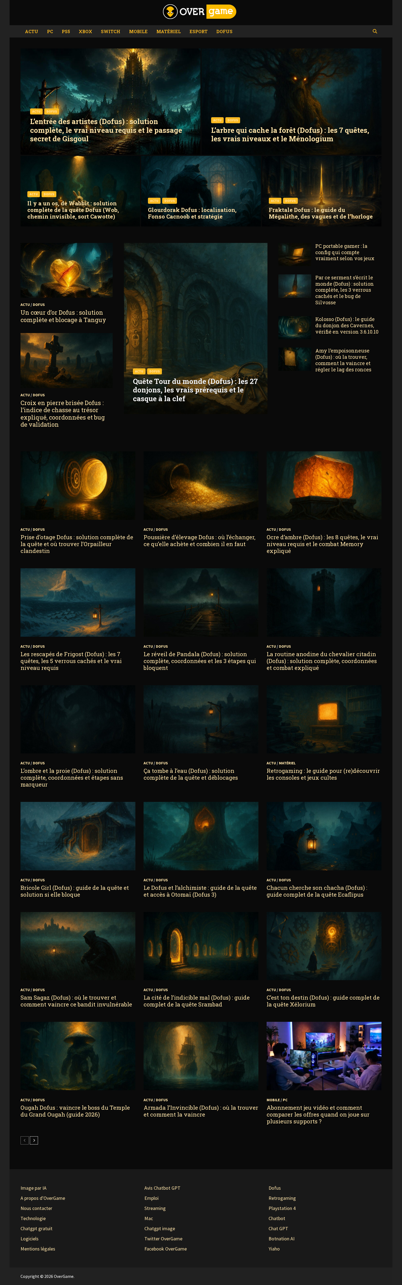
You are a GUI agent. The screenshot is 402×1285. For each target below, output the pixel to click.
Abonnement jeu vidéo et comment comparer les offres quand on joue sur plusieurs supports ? (318, 1114)
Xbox (85, 31)
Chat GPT (278, 1228)
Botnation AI (282, 1238)
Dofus (224, 31)
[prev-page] (25, 1140)
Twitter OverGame (163, 1238)
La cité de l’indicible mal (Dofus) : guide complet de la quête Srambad (197, 1001)
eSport (199, 31)
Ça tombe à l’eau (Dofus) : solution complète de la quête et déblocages (191, 774)
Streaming (155, 1208)
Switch (110, 31)
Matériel (168, 31)
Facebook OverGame (165, 1249)
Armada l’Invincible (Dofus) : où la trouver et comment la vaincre (201, 1111)
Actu (31, 31)
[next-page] (34, 1140)
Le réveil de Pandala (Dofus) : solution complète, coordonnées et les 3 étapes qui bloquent (200, 661)
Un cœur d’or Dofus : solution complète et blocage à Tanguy (63, 315)
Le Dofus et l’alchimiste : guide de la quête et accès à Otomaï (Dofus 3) (200, 891)
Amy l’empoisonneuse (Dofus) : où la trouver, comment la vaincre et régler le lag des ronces (343, 360)
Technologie (33, 1218)
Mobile (138, 31)
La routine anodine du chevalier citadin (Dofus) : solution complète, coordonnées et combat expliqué (322, 661)
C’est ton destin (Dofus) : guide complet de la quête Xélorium (323, 1001)
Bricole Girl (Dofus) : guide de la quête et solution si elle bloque (75, 891)
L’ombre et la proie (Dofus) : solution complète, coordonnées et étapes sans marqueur (72, 777)
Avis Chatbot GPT (162, 1188)
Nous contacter (36, 1208)
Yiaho (274, 1249)
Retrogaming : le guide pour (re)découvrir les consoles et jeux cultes (323, 774)
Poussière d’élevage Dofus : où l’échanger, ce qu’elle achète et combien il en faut (199, 540)
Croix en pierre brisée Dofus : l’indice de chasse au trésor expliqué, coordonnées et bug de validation (63, 413)
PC (50, 31)
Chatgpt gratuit (37, 1228)
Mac (148, 1218)
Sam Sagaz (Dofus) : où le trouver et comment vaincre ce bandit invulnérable (76, 1001)
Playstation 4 (282, 1208)
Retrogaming (282, 1198)
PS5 (66, 31)
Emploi (151, 1198)
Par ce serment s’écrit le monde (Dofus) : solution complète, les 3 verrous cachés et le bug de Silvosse (344, 290)
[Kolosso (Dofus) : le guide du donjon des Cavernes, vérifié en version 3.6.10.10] (294, 320)
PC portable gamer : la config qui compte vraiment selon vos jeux (344, 252)
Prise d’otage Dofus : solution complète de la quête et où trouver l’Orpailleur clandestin (77, 544)
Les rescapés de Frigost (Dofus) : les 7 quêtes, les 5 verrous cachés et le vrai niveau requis (71, 661)
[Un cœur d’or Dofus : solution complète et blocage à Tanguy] (67, 270)
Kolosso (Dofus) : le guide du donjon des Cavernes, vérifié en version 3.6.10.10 (346, 325)
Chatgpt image (159, 1228)
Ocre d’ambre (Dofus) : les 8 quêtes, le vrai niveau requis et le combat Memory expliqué (322, 544)
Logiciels (30, 1238)
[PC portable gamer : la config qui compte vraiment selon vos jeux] (294, 246)
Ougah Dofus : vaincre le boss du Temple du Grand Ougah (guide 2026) (75, 1111)
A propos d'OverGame (43, 1198)
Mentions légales (38, 1249)
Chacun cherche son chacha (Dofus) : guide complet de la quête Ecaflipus (317, 891)
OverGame (64, 1276)
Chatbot (277, 1218)
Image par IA (33, 1188)
